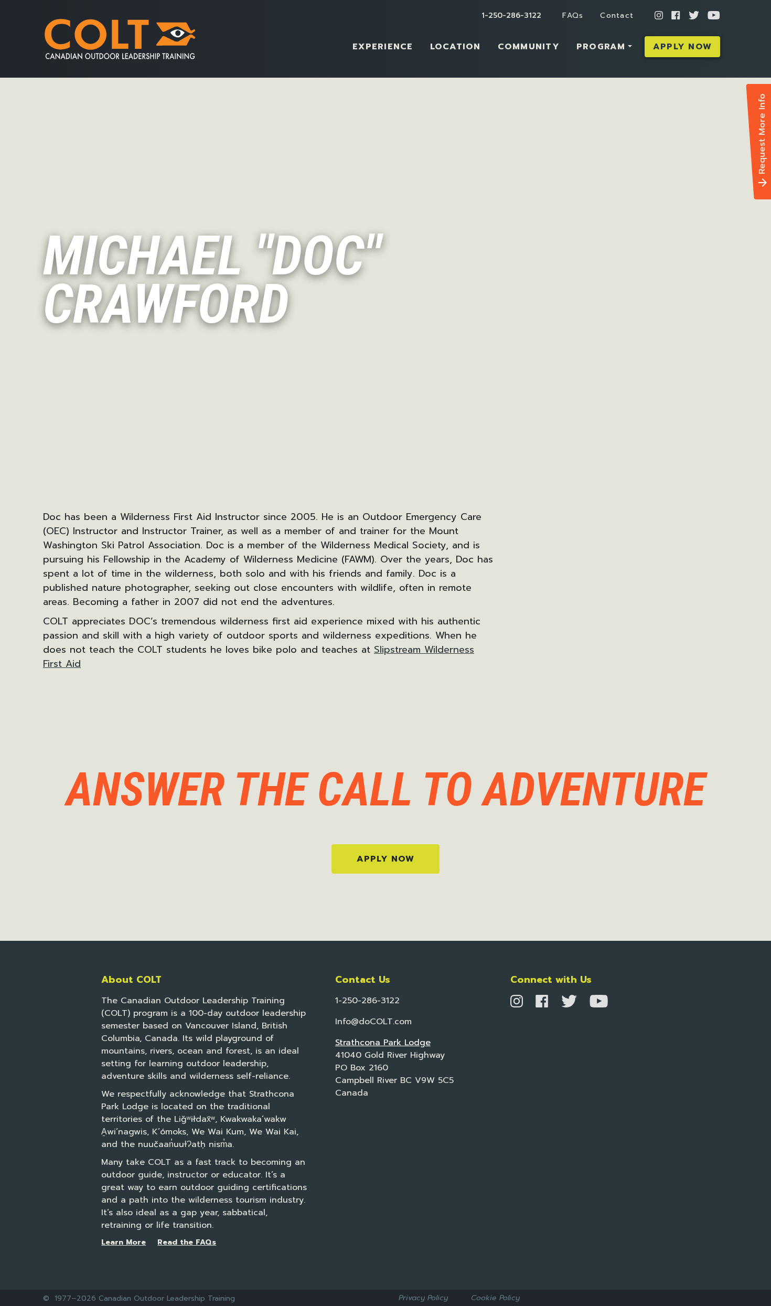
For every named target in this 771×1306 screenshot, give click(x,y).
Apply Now (682, 46)
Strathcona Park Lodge (383, 1042)
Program (601, 46)
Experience (382, 46)
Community (529, 46)
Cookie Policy (495, 1297)
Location (455, 46)
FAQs (572, 15)
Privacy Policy (423, 1297)
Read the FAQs (186, 1242)
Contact (617, 15)
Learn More (123, 1242)
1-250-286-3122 (511, 15)
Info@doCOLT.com (373, 1021)
